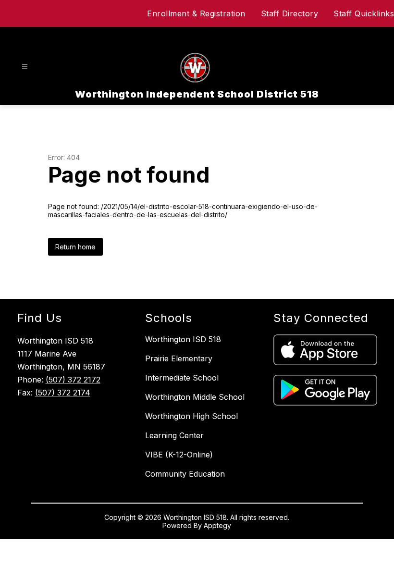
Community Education (185, 474)
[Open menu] (24, 66)
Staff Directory (290, 13)
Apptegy (217, 525)
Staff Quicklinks (363, 13)
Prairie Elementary (178, 358)
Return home (75, 247)
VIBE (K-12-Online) (179, 454)
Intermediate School (182, 377)
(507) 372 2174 (62, 392)
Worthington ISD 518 (183, 339)
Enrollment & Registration (196, 13)
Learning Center (174, 435)
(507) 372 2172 (73, 379)
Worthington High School (191, 416)
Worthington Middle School (195, 397)
